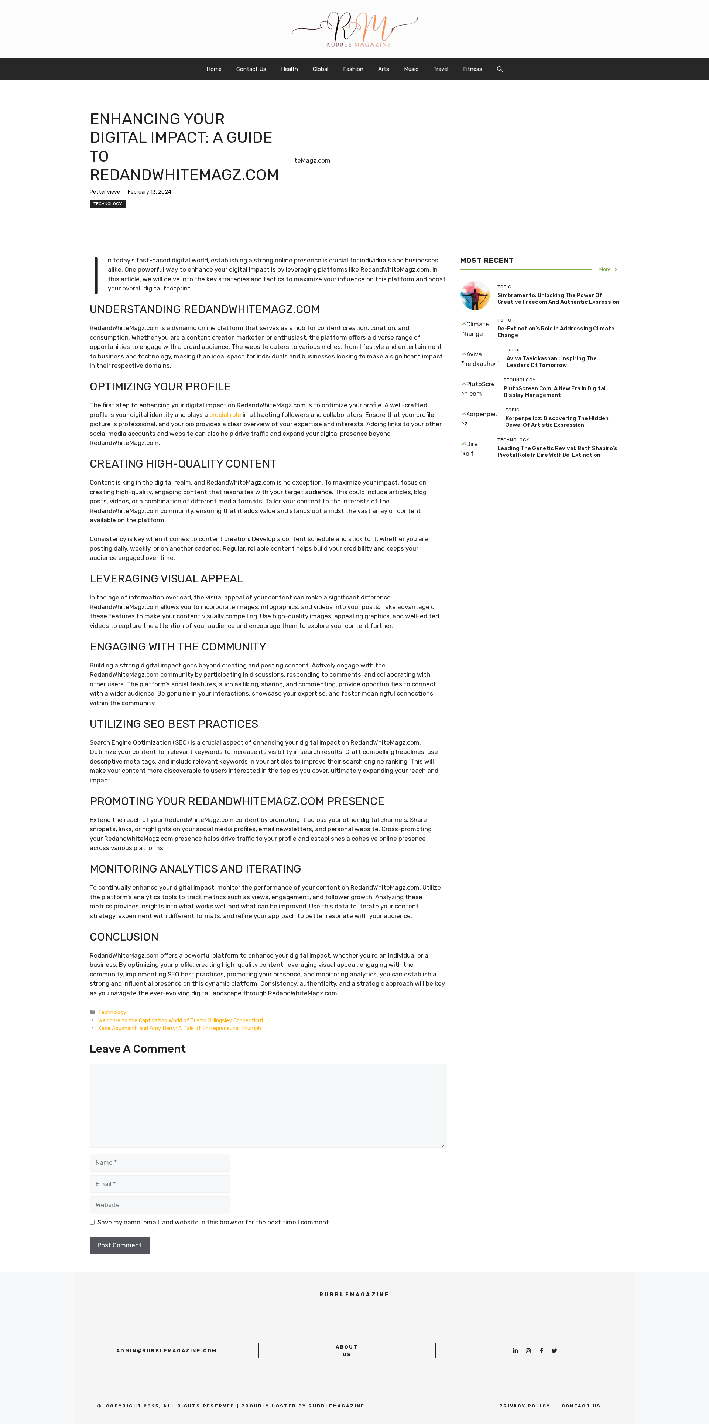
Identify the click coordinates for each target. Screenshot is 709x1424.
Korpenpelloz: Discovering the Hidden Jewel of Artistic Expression (557, 421)
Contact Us (251, 69)
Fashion (353, 69)
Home (214, 69)
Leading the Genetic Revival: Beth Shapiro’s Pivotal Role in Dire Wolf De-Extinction (557, 451)
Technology (107, 203)
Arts (383, 69)
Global (320, 69)
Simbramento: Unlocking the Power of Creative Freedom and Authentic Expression (558, 298)
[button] (500, 69)
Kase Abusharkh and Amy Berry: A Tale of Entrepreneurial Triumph (179, 1028)
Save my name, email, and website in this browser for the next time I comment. (213, 1222)
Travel (440, 69)
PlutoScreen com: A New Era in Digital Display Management (555, 391)
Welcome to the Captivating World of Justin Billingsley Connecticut (181, 1020)
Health (289, 69)
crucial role (225, 414)
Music (411, 69)
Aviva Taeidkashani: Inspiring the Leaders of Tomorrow (552, 361)
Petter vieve (105, 192)
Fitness (472, 69)
